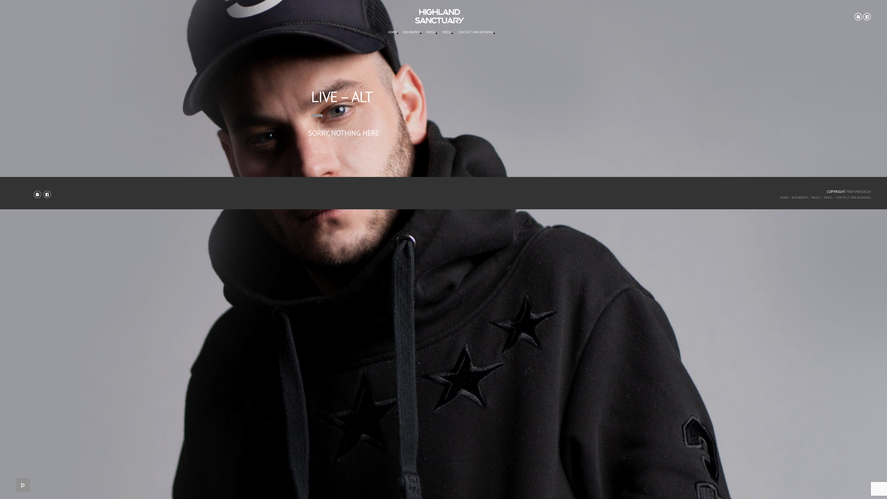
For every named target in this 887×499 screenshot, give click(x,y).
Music (430, 32)
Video (446, 32)
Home (392, 32)
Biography (411, 32)
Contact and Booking (475, 32)
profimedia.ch (858, 191)
